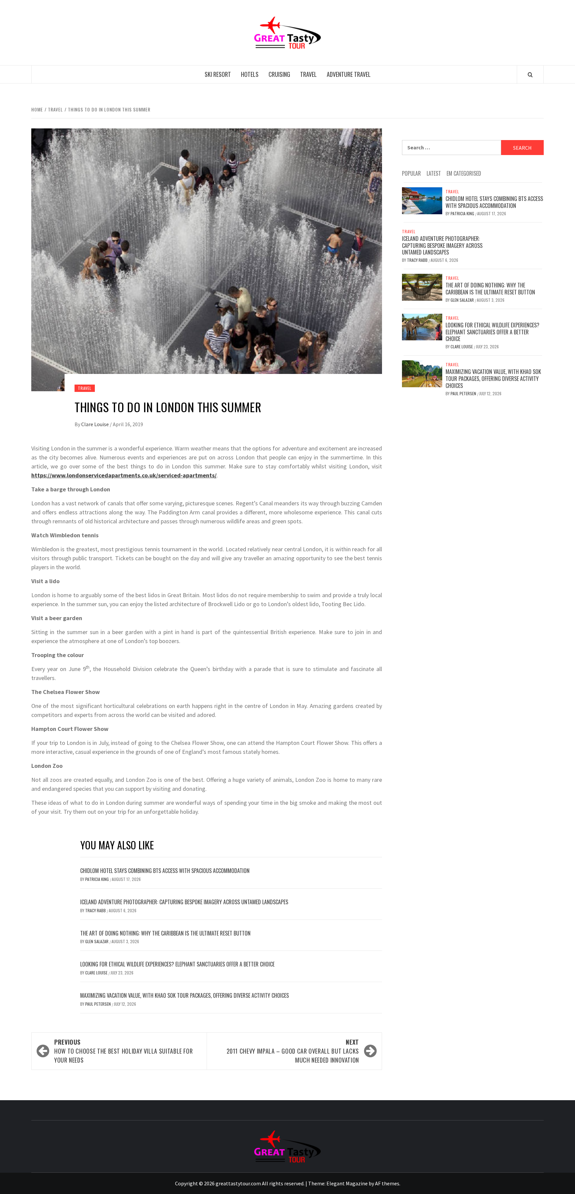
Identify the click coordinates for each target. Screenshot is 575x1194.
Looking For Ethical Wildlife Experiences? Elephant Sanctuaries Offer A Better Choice (177, 964)
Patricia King (97, 879)
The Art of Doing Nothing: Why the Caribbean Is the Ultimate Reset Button (165, 933)
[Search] (530, 75)
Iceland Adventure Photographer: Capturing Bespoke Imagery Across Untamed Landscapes (184, 902)
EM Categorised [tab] (464, 173)
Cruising (279, 74)
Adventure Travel (349, 74)
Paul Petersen (98, 1004)
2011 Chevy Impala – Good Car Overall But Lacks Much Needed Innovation (293, 1051)
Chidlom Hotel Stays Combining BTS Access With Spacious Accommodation (165, 871)
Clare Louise (95, 424)
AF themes (387, 1183)
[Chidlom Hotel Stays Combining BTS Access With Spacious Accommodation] (422, 200)
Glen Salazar (97, 941)
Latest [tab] (434, 173)
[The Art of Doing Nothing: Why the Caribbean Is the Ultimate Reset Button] (422, 286)
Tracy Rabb (96, 910)
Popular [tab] (411, 173)
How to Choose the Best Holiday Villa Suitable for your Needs (123, 1051)
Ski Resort (218, 74)
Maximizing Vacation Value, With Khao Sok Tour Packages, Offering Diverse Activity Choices (184, 995)
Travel (308, 74)
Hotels (250, 74)
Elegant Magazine (347, 1183)
